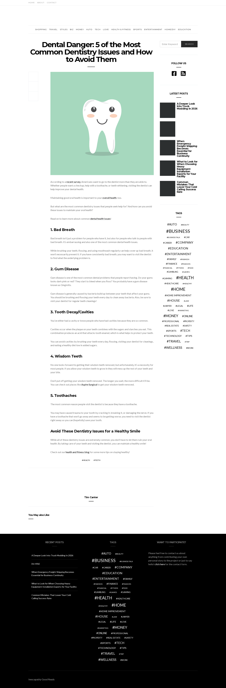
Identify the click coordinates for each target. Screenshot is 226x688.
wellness (174, 347)
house (174, 300)
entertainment (179, 254)
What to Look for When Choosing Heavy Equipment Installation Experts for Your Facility (187, 169)
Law (187, 301)
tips (189, 335)
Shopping (41, 29)
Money (80, 29)
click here (160, 564)
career (168, 243)
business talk (174, 237)
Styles (63, 29)
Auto (89, 29)
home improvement (179, 295)
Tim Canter (91, 497)
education (179, 248)
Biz (71, 29)
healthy (188, 283)
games (186, 272)
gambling (173, 272)
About (40, 2)
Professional (171, 321)
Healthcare (172, 283)
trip (187, 342)
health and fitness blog (77, 452)
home (179, 289)
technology (173, 335)
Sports (137, 29)
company (185, 242)
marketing (184, 310)
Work (190, 348)
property (189, 321)
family (172, 259)
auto (173, 224)
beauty (185, 225)
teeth (97, 460)
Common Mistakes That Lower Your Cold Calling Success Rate (187, 187)
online (188, 316)
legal (180, 306)
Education (184, 29)
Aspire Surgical (89, 384)
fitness (180, 268)
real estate (172, 325)
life (190, 305)
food (191, 268)
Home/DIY (170, 29)
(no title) (36, 563)
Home (31, 2)
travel (175, 341)
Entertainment (153, 29)
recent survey (73, 181)
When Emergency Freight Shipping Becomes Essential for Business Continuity (187, 148)
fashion (185, 259)
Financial (168, 268)
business (179, 231)
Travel (53, 29)
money (171, 316)
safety (188, 325)
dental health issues (100, 218)
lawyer (168, 306)
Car (187, 237)
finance (172, 263)
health (86, 460)
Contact (52, 2)
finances (186, 264)
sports (172, 330)
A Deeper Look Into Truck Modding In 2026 (52, 555)
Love (106, 29)
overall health (109, 197)
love (171, 310)
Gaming (168, 278)
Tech (98, 29)
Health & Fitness (121, 29)
